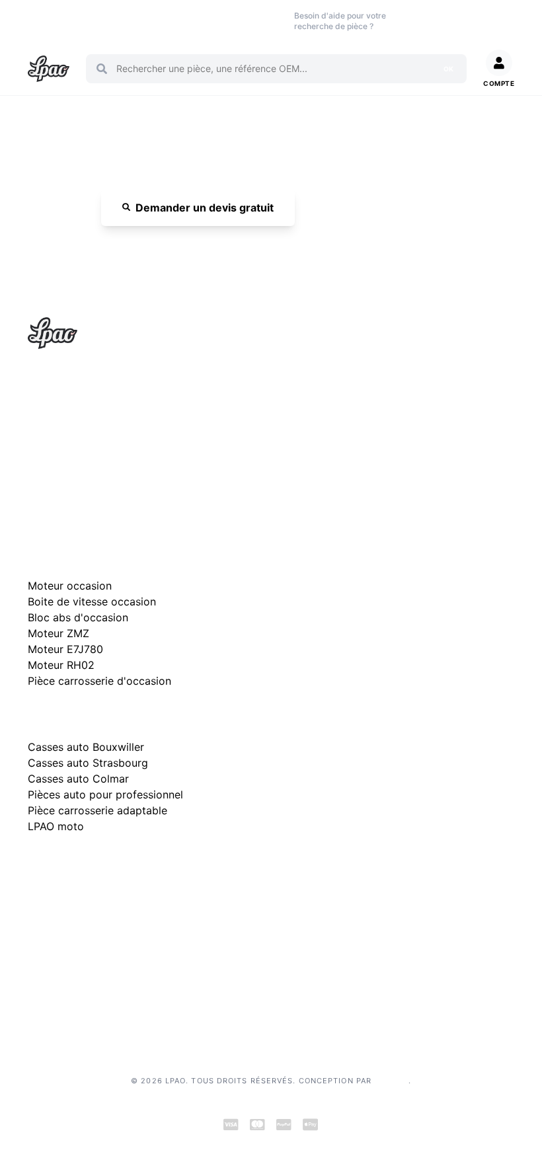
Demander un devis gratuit (205, 207)
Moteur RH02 (61, 665)
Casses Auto (130, 21)
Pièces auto (40, 21)
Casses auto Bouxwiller (86, 746)
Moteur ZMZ (58, 633)
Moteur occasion (214, 21)
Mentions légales (64, 935)
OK (448, 69)
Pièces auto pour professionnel (105, 794)
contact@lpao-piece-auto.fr (104, 443)
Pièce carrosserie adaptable (97, 810)
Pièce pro (170, 21)
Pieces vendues (85, 21)
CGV (37, 956)
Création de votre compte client (96, 998)
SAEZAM (391, 1080)
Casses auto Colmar (78, 778)
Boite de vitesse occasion (263, 20)
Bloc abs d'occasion (78, 617)
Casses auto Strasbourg (88, 762)
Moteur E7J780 (65, 649)
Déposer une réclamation (151, 868)
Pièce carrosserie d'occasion (99, 680)
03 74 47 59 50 (429, 21)
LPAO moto (56, 826)
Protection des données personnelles (107, 977)
